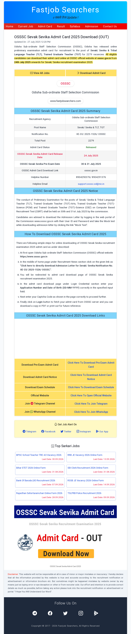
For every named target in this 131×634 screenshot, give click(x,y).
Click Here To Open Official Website (91, 395)
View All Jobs (41, 73)
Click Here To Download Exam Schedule (91, 387)
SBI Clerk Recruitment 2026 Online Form (88, 467)
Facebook (49, 431)
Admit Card (45, 26)
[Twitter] (65, 613)
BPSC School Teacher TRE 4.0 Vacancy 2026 (38, 455)
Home (9, 26)
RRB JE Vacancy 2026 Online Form (85, 455)
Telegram (30, 431)
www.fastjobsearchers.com (65, 100)
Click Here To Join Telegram (91, 403)
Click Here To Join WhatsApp (91, 411)
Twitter (67, 431)
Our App (103, 431)
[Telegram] (34, 613)
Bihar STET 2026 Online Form (31, 467)
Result (61, 26)
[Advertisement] (65, 339)
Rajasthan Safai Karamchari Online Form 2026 (39, 493)
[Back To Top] (127, 630)
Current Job (25, 26)
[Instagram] (81, 613)
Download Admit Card (93, 73)
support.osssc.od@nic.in (91, 183)
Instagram (85, 431)
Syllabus (75, 26)
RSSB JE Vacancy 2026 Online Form (86, 480)
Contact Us (110, 26)
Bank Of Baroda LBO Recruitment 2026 (35, 480)
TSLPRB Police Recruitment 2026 (84, 493)
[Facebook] (50, 613)
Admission (91, 26)
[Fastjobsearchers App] (96, 613)
